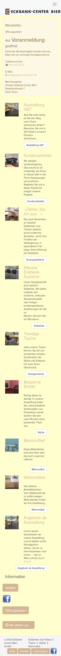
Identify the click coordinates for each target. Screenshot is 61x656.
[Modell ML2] (12, 338)
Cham (27, 561)
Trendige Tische (31, 336)
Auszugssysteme (35, 259)
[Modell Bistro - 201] (12, 445)
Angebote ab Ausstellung (35, 519)
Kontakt (24, 651)
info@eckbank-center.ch (21, 75)
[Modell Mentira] (12, 387)
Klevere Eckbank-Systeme (32, 271)
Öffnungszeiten (15, 610)
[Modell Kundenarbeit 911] (12, 160)
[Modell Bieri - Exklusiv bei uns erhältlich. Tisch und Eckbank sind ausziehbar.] (12, 214)
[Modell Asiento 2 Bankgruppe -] (12, 272)
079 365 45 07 (16, 64)
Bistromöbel (34, 440)
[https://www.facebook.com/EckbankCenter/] (7, 598)
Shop (12, 651)
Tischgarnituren (36, 374)
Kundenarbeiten (38, 155)
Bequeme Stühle (32, 384)
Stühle (41, 432)
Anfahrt (10, 587)
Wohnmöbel (34, 477)
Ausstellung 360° (34, 107)
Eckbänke (39, 325)
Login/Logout (40, 651)
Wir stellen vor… (20, 625)
